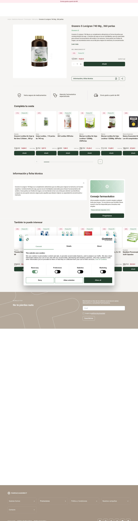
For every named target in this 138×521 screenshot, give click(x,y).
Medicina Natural (17, 19)
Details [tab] (69, 246)
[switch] (58, 271)
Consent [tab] (39, 246)
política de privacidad (98, 313)
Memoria (35, 19)
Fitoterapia (27, 19)
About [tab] (99, 246)
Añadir (24, 153)
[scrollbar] (68, 162)
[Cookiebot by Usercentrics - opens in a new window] (103, 239)
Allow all (98, 280)
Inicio (9, 19)
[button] (53, 501)
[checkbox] (83, 313)
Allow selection (69, 280)
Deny (40, 280)
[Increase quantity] (80, 64)
